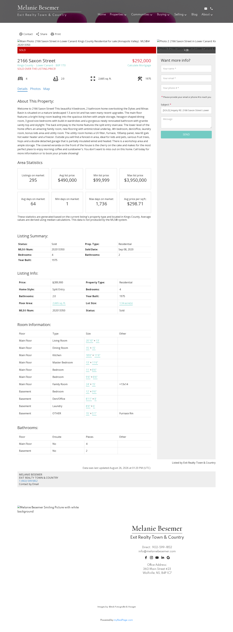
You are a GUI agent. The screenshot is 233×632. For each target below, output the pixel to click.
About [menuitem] (205, 14)
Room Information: (34, 324)
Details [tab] (22, 89)
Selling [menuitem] (179, 14)
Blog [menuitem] (194, 14)
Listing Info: (27, 273)
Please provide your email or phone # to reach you (187, 97)
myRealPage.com (123, 620)
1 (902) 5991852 (28, 481)
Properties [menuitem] (116, 14)
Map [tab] (46, 89)
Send (186, 134)
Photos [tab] (35, 89)
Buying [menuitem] (161, 14)
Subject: (165, 104)
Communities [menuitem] (140, 14)
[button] (145, 557)
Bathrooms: (27, 427)
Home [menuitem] (102, 14)
